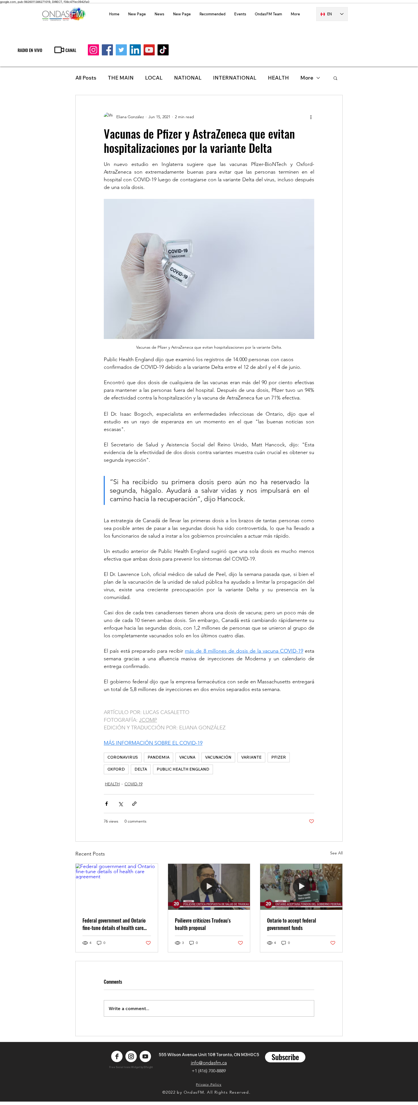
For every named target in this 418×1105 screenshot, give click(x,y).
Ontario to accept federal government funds (291, 924)
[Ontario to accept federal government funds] (301, 887)
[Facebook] (107, 49)
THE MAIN (121, 77)
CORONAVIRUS (122, 757)
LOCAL (154, 77)
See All (336, 853)
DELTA (140, 769)
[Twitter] (121, 49)
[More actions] (310, 116)
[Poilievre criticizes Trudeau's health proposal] (209, 887)
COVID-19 (133, 783)
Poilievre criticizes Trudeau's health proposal (203, 924)
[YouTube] (149, 49)
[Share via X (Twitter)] (120, 803)
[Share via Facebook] (106, 803)
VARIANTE (251, 757)
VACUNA (187, 757)
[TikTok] (163, 49)
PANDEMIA (158, 757)
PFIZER (278, 757)
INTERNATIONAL (234, 77)
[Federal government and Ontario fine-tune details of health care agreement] (117, 887)
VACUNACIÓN (218, 757)
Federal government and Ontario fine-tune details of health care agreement (114, 924)
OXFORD (116, 769)
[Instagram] (93, 49)
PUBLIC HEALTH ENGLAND (183, 769)
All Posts (85, 77)
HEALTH (112, 783)
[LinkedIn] (135, 49)
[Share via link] (134, 803)
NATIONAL (188, 77)
